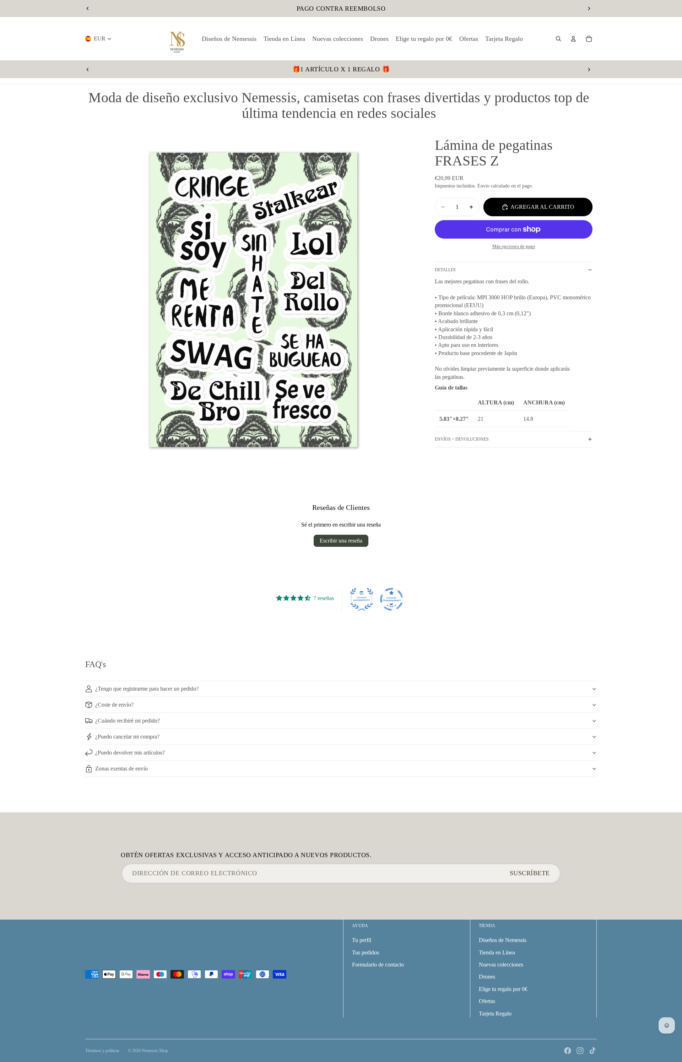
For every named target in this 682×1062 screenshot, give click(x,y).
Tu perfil (361, 940)
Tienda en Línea (497, 952)
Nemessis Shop (155, 1050)
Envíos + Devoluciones (462, 439)
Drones (487, 977)
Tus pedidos (365, 952)
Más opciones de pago (513, 246)
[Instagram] (580, 1050)
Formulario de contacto (378, 965)
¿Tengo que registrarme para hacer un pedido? (147, 689)
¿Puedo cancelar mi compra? (127, 737)
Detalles (445, 269)
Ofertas (487, 1001)
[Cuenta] (573, 39)
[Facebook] (567, 1050)
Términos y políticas (102, 1050)
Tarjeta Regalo (495, 1014)
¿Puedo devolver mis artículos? (130, 753)
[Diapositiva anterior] (88, 8)
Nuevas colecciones (501, 965)
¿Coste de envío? (114, 705)
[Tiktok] (592, 1050)
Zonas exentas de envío (121, 769)
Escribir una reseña (341, 541)
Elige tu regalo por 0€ (503, 989)
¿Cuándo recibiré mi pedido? (127, 721)
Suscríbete (530, 873)
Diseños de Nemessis (502, 940)
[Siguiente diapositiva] (589, 8)
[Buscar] (558, 39)
